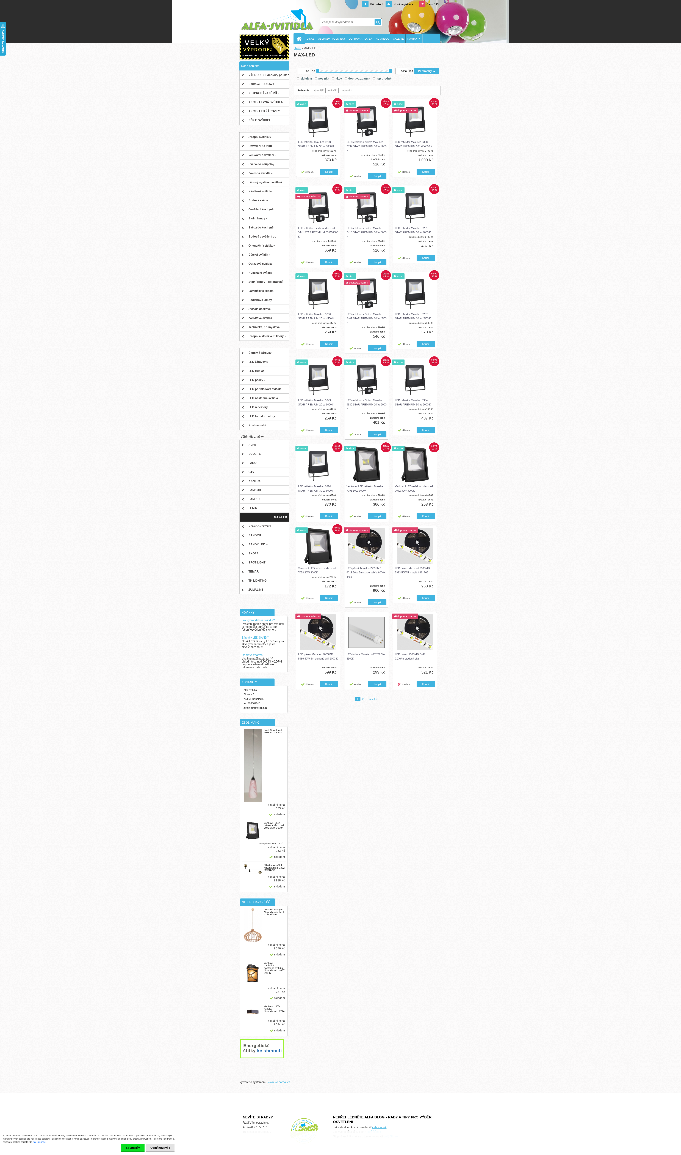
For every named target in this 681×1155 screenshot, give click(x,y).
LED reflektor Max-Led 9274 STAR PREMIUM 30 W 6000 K (316, 488)
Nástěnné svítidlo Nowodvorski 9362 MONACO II (274, 867)
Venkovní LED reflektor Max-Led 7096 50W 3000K (365, 488)
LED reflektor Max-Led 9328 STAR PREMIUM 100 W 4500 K (413, 144)
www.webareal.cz (279, 1082)
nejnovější (347, 90)
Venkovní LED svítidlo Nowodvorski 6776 (274, 1009)
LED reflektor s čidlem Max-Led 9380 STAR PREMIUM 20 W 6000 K (366, 404)
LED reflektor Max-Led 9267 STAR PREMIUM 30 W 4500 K (413, 316)
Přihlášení (377, 4)
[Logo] (277, 19)
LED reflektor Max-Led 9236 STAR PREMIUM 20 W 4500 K (316, 316)
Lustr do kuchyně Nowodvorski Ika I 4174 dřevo (274, 912)
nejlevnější (318, 90)
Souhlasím (133, 1147)
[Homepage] (301, 38)
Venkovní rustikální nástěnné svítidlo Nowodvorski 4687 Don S (274, 968)
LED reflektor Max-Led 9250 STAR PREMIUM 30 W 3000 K (316, 144)
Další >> (372, 699)
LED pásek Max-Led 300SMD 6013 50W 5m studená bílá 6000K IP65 (366, 572)
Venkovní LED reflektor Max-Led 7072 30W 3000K (274, 825)
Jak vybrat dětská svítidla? (258, 620)
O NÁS (310, 38)
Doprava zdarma (252, 655)
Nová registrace (403, 4)
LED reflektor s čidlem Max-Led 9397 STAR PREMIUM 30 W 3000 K (366, 146)
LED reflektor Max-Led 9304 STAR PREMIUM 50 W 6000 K (413, 402)
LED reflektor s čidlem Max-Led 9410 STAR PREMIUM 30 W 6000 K (366, 232)
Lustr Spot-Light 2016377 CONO (273, 731)
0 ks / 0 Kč (433, 4)
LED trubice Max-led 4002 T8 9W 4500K (366, 656)
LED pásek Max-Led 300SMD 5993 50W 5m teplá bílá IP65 (412, 570)
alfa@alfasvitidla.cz (255, 707)
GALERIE (398, 38)
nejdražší (332, 90)
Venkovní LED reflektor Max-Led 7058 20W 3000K (317, 570)
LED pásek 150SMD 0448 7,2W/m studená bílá (410, 656)
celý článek (379, 1127)
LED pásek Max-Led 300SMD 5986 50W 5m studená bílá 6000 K (318, 656)
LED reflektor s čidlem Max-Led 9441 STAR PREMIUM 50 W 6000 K (318, 232)
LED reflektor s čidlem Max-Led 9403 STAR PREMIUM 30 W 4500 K (366, 318)
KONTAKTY (413, 38)
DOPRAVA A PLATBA (360, 38)
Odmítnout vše (160, 1147)
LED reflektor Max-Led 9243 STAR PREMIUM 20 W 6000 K (316, 402)
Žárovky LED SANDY (255, 637)
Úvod (297, 48)
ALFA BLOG (382, 38)
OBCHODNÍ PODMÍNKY (331, 38)
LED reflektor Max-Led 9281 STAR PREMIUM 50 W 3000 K (413, 230)
